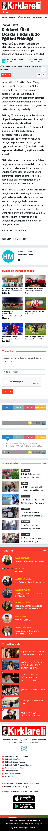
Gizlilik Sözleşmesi (30, 792)
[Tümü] (44, 463)
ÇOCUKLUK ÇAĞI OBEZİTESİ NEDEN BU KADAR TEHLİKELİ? (28, 607)
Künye (6, 792)
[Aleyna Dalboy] (7, 593)
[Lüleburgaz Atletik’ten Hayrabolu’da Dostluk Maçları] (12, 304)
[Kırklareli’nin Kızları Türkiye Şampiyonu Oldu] (35, 281)
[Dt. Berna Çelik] (7, 606)
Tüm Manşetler (11, 771)
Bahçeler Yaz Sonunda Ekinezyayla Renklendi (31, 476)
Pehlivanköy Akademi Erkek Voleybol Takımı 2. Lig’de (12, 291)
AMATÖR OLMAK (23, 620)
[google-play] (24, 807)
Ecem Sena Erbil (23, 579)
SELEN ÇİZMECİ (22, 558)
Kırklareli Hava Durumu (14, 759)
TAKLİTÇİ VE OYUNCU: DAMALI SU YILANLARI (29, 594)
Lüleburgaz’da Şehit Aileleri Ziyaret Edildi (31, 540)
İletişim (16, 792)
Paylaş (7, 74)
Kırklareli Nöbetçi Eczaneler (16, 756)
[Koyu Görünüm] (4, 12)
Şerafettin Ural (23, 628)
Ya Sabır (19, 572)
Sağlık (24, 483)
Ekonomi (7, 787)
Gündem (37, 18)
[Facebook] (22, 748)
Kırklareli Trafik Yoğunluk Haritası (18, 765)
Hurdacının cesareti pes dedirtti (30, 527)
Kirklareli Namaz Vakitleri (15, 762)
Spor (15, 25)
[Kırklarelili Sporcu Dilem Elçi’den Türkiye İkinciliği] (12, 329)
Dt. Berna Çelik (22, 603)
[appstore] (24, 799)
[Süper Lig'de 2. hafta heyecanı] (35, 304)
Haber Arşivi (10, 777)
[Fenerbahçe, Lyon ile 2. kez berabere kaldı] (35, 329)
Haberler (6, 25)
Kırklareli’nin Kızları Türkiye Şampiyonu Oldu (34, 291)
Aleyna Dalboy (22, 590)
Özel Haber (24, 18)
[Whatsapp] (26, 748)
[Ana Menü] (11, 12)
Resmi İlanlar (8, 18)
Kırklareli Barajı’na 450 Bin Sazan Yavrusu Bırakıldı (32, 502)
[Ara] (7, 12)
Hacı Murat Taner (25, 254)
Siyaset (18, 787)
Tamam (32, 828)
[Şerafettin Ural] (7, 631)
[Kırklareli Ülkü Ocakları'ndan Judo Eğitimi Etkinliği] (24, 68)
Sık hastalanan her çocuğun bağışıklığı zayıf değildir (32, 489)
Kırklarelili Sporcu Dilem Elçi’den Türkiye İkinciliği (12, 339)
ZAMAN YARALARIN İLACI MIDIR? (30, 561)
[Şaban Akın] (7, 618)
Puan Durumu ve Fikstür (14, 768)
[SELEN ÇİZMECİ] (7, 560)
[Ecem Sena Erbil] (7, 581)
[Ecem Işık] (7, 569)
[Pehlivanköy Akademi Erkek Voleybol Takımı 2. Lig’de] (12, 281)
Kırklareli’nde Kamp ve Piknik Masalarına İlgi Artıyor (33, 514)
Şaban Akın (20, 617)
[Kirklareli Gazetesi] (21, 6)
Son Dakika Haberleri (14, 774)
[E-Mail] (19, 260)
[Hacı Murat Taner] (8, 256)
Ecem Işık (19, 568)
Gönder (8, 391)
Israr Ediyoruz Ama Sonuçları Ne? (30, 582)
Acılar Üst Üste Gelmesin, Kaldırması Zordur (27, 632)
